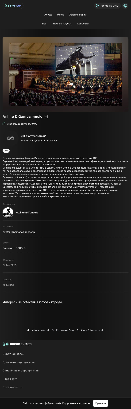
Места (60, 14)
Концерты (83, 23)
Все (44, 23)
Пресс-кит (10, 379)
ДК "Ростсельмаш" (33, 136)
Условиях (84, 403)
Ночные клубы (62, 23)
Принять (100, 403)
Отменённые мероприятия (21, 370)
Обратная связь (13, 354)
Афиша (48, 14)
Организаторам (78, 14)
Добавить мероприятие (19, 362)
